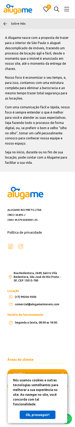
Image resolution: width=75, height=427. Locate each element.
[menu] (66, 9)
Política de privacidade (24, 232)
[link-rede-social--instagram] (20, 246)
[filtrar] (56, 9)
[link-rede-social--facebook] (10, 246)
